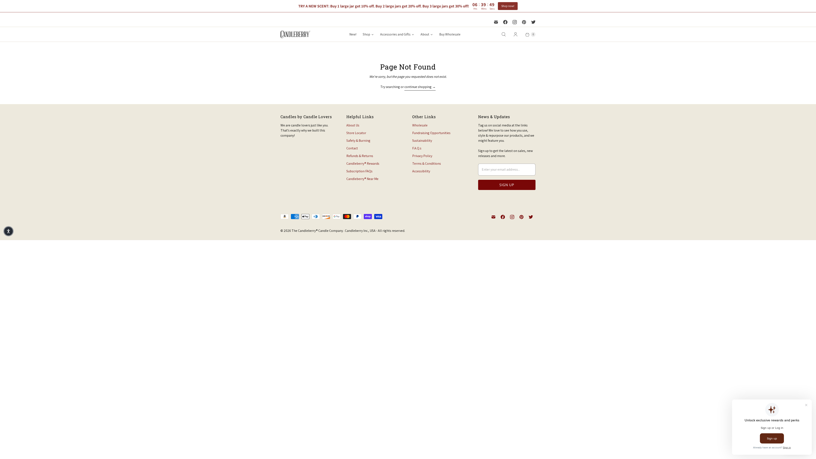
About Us (352, 125)
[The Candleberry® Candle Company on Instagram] (514, 22)
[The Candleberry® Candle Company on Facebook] (505, 22)
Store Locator (356, 133)
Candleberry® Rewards (362, 163)
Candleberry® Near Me (362, 179)
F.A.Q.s (416, 148)
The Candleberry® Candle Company (318, 230)
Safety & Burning (358, 140)
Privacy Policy (422, 156)
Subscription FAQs (359, 171)
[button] (8, 231)
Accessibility (421, 171)
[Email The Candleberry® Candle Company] (496, 22)
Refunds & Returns (359, 156)
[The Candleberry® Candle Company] (295, 34)
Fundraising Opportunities (431, 133)
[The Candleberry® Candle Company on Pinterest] (524, 22)
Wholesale (420, 125)
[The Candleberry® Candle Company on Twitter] (533, 22)
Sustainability (422, 140)
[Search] (504, 34)
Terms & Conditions (426, 163)
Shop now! (507, 6)
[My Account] (515, 34)
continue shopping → (420, 87)
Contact (352, 148)
